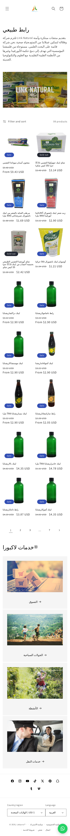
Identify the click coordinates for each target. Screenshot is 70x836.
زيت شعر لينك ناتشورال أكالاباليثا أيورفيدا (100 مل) (50, 214)
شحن (40, 830)
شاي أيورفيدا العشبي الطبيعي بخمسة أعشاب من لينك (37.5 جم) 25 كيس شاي (18, 264)
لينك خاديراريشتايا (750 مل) (48, 463)
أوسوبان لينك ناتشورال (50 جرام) (50, 261)
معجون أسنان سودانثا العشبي (16, 162)
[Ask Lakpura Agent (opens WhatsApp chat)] (62, 828)
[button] (7, 9)
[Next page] (59, 530)
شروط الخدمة (28, 830)
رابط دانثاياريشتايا (10, 509)
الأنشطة (33, 708)
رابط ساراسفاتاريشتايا (45, 413)
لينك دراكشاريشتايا (11, 313)
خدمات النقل (33, 761)
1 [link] (10, 530)
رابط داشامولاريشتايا (44, 313)
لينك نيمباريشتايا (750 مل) (15, 413)
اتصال (47, 830)
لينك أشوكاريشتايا (43, 509)
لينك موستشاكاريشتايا (13, 363)
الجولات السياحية (33, 655)
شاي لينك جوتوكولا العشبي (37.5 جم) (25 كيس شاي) (50, 164)
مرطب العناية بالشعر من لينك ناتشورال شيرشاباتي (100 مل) (17, 214)
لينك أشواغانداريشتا (44, 363)
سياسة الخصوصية (53, 824)
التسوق (33, 602)
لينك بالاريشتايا (9, 463)
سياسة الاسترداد (36, 824)
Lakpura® (21, 824)
